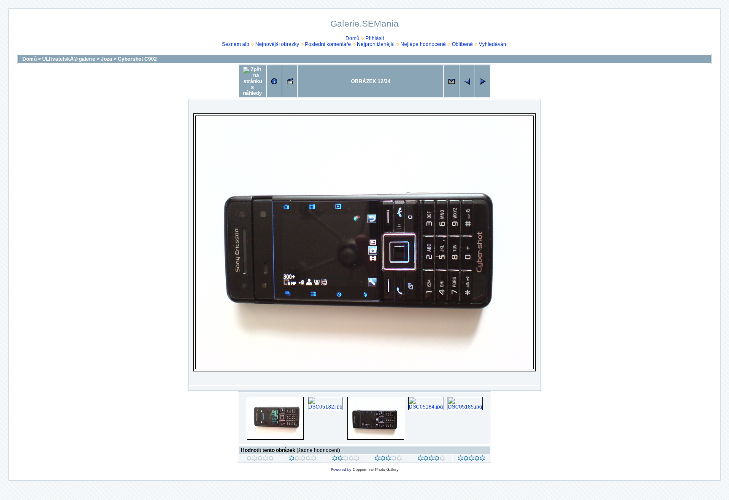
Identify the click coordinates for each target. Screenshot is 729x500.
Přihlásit (374, 38)
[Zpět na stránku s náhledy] (252, 81)
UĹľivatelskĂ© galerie (68, 59)
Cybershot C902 (137, 59)
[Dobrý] (388, 459)
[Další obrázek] (482, 81)
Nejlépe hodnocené (423, 44)
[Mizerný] (302, 459)
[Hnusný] (260, 459)
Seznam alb (235, 44)
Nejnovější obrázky (277, 44)
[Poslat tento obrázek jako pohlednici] (451, 81)
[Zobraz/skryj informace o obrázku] (274, 81)
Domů (352, 38)
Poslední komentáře (328, 44)
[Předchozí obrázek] (467, 81)
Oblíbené (462, 44)
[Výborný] (431, 459)
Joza (106, 59)
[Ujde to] (345, 459)
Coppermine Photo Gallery (376, 470)
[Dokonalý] (471, 459)
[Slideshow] (289, 81)
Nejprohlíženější (375, 44)
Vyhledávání (493, 44)
